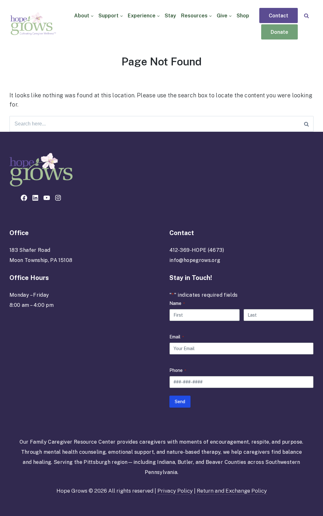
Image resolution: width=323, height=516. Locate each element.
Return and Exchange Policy (232, 491)
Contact (278, 15)
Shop (243, 16)
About (81, 16)
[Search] (306, 16)
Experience (142, 16)
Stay (170, 16)
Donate (279, 32)
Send (180, 401)
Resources (194, 16)
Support (108, 16)
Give (222, 16)
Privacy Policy (175, 491)
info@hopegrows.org (194, 260)
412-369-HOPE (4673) (196, 250)
